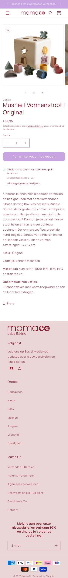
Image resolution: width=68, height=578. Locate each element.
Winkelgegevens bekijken (23, 183)
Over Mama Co (17, 501)
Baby (11, 409)
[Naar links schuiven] (26, 93)
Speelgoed (14, 443)
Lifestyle (13, 434)
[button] (7, 13)
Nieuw (12, 400)
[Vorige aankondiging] (7, 4)
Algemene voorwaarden (23, 484)
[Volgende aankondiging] (61, 4)
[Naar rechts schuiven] (42, 93)
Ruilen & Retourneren (21, 475)
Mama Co (27, 576)
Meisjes (13, 417)
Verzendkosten (35, 126)
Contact (13, 510)
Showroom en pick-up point (25, 493)
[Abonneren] (56, 545)
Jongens (13, 426)
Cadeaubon (15, 392)
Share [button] (10, 303)
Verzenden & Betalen (21, 467)
